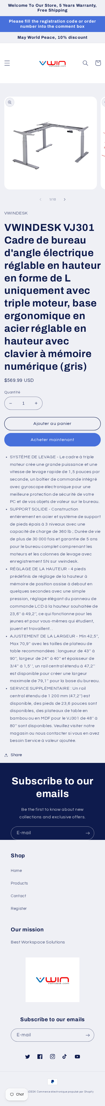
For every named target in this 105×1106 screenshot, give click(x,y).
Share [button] (16, 755)
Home (16, 871)
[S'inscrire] (88, 833)
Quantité (12, 392)
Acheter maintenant (53, 440)
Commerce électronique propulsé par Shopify (65, 1092)
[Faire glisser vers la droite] (65, 200)
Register (19, 909)
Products (19, 883)
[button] (7, 63)
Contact (18, 896)
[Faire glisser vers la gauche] (40, 200)
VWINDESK (29, 1092)
